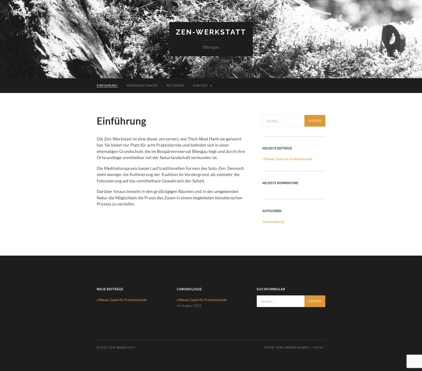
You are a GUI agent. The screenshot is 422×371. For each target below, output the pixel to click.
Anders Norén (296, 347)
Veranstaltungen (142, 85)
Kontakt (200, 85)
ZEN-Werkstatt (211, 32)
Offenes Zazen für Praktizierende (287, 159)
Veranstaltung (273, 221)
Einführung (107, 85)
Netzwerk (175, 85)
